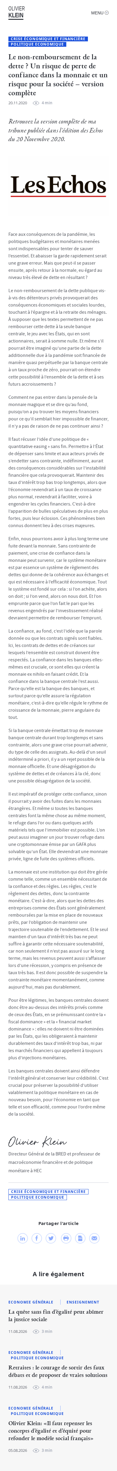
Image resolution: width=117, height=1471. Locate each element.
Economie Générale (30, 1302)
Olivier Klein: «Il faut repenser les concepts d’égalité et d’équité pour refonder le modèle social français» (51, 1430)
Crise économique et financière (48, 39)
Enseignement (83, 1302)
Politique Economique (37, 44)
